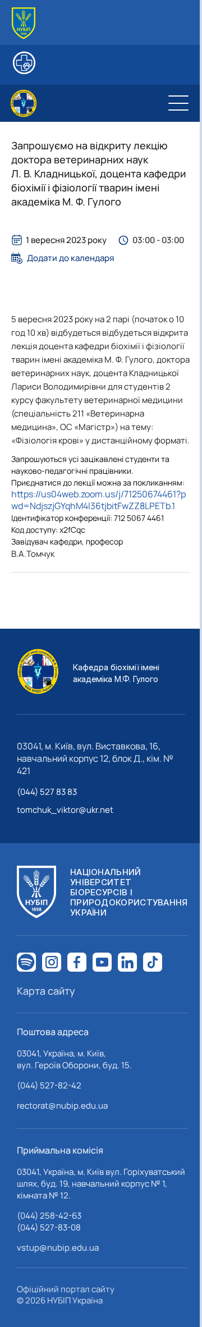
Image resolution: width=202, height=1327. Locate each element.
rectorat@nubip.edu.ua (62, 1105)
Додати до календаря (70, 258)
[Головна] (23, 23)
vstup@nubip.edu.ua (58, 1247)
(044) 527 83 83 (47, 792)
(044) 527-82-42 (49, 1085)
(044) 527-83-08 (49, 1227)
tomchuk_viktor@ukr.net (65, 810)
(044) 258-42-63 (49, 1215)
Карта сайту (46, 991)
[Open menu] (178, 103)
